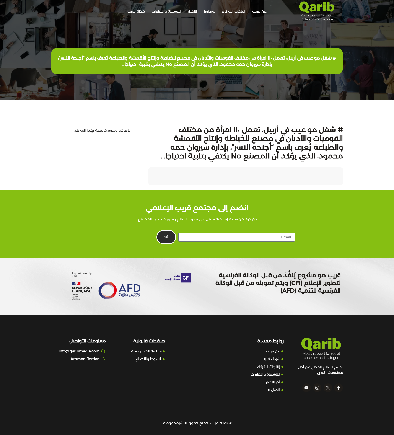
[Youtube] (306, 387)
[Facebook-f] (338, 387)
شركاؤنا (209, 11)
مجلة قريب (136, 11)
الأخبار (192, 11)
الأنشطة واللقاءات (166, 11)
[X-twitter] (328, 387)
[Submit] (166, 237)
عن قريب (259, 11)
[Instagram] (317, 387)
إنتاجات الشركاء (233, 11)
